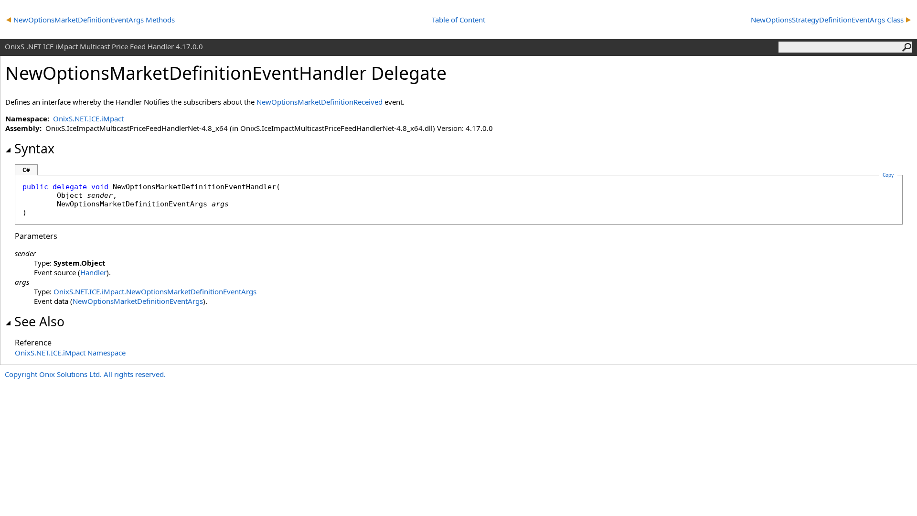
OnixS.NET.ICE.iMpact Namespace (70, 352)
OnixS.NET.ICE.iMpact (88, 118)
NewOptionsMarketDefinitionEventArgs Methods (94, 19)
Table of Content (458, 19)
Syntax (34, 148)
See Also (39, 321)
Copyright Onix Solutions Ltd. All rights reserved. (85, 374)
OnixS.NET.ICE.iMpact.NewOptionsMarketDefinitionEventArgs (154, 291)
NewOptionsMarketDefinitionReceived (319, 102)
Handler (93, 272)
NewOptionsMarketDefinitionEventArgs (138, 301)
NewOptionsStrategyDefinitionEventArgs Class (827, 19)
